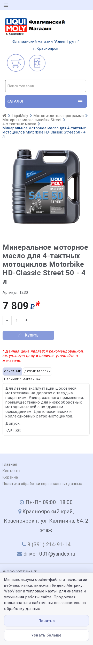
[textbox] (45, 86)
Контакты (11, 471)
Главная (10, 464)
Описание (12, 371)
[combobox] (45, 86)
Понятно (46, 620)
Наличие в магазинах (22, 379)
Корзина (10, 477)
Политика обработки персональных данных (42, 484)
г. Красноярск (45, 45)
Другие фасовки (38, 371)
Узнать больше (46, 635)
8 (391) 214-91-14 (49, 544)
